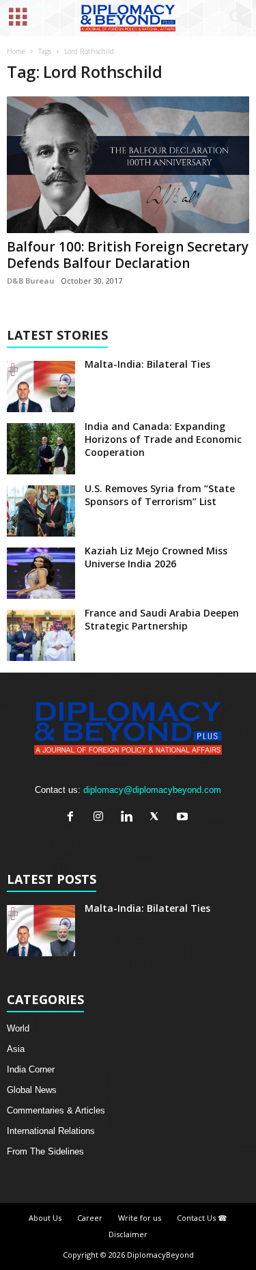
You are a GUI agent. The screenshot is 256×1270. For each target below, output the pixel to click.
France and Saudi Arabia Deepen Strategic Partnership (162, 619)
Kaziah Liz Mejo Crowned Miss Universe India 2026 (156, 557)
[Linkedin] (129, 818)
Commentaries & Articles (56, 1110)
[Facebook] (73, 818)
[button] (235, 18)
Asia (16, 1049)
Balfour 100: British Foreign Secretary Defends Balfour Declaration (127, 255)
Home (16, 51)
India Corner (31, 1069)
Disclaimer (128, 1234)
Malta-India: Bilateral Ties (147, 363)
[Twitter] (157, 818)
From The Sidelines (45, 1151)
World (18, 1028)
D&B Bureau (31, 280)
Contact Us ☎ (202, 1218)
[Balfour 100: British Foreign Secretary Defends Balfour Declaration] (128, 164)
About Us (45, 1218)
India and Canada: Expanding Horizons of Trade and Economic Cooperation (163, 439)
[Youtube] (184, 818)
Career (89, 1218)
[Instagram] (101, 818)
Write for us (139, 1218)
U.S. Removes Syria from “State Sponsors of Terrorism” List (160, 495)
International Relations (51, 1131)
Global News (32, 1090)
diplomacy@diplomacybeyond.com (152, 790)
